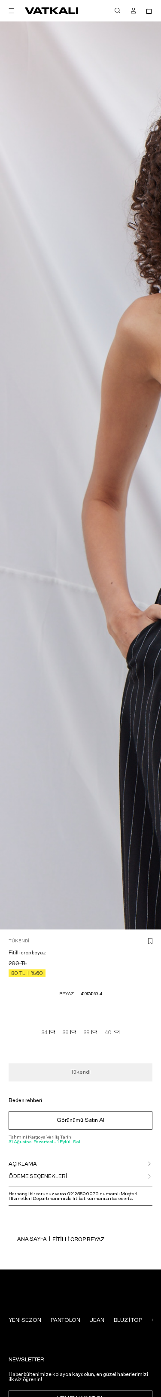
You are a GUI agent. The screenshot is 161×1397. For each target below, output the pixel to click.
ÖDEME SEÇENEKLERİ (38, 1176)
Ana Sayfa (32, 1239)
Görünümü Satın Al (80, 1120)
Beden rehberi (25, 1100)
